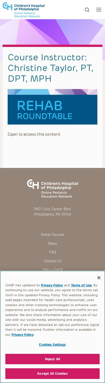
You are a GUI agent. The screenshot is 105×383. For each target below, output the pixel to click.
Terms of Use (81, 285)
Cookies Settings (52, 344)
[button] (98, 9)
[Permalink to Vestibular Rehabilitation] (52, 107)
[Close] (98, 277)
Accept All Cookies (52, 373)
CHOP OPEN (24, 10)
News (52, 243)
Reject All (52, 359)
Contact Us (52, 261)
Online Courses (52, 235)
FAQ (52, 252)
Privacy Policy (52, 285)
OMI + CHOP (52, 270)
